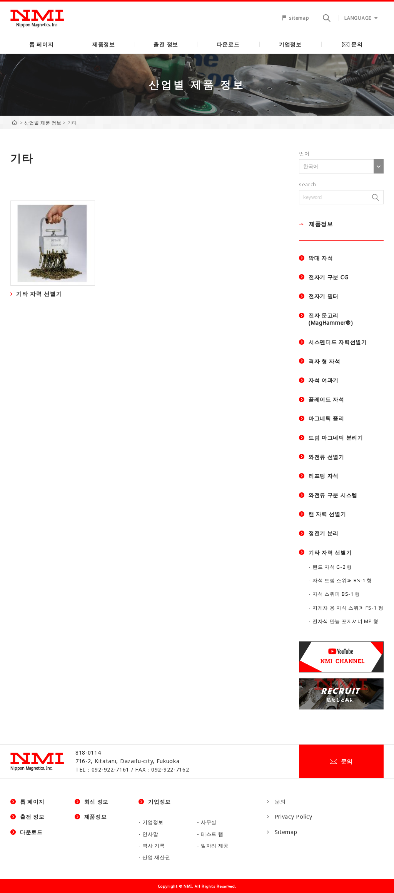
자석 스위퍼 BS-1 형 (336, 594)
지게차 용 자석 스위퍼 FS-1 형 (347, 608)
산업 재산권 (156, 857)
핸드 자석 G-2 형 (332, 567)
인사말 (150, 834)
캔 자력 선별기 (327, 513)
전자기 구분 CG (328, 277)
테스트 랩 (212, 834)
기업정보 (290, 44)
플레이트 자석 (326, 399)
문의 (356, 44)
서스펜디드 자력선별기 (338, 341)
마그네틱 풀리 (326, 418)
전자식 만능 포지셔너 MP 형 (345, 621)
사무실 (209, 822)
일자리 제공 (215, 845)
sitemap (299, 18)
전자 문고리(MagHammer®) (331, 319)
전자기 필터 (324, 296)
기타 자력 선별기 (330, 552)
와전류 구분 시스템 (333, 495)
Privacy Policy (293, 816)
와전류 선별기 (326, 456)
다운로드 (228, 44)
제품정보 (103, 44)
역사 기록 (153, 845)
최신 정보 (96, 801)
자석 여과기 (324, 380)
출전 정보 (166, 44)
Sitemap (286, 832)
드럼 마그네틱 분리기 (336, 437)
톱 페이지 (41, 44)
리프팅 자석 (324, 475)
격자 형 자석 (325, 361)
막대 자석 (321, 257)
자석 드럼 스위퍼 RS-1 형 (342, 580)
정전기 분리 (324, 533)
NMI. (189, 886)
